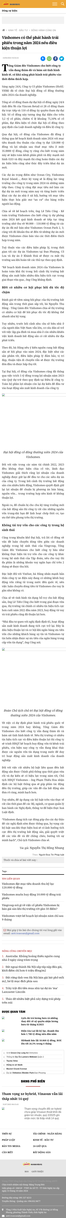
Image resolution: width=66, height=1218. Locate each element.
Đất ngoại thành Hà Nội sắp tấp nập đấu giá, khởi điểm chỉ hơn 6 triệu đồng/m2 (32, 968)
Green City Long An (20, 1053)
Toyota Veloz (12, 1061)
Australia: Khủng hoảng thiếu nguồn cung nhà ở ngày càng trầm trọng (31, 958)
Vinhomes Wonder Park (23, 1073)
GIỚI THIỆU (38, 1171)
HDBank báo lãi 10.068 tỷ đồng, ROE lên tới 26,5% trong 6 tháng (41, 1042)
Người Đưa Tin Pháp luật (51, 854)
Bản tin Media (11, 1146)
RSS (27, 1171)
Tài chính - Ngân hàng (47, 1133)
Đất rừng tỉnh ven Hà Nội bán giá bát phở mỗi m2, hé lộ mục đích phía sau (33, 979)
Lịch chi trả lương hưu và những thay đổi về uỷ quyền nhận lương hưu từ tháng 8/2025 (39, 1021)
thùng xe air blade (14, 1065)
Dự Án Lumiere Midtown (26, 1057)
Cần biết (7, 1152)
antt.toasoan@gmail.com (25, 933)
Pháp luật (8, 1139)
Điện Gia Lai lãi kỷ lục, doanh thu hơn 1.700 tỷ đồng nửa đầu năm (40, 1032)
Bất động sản (42, 1152)
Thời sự (7, 1133)
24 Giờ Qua (40, 1146)
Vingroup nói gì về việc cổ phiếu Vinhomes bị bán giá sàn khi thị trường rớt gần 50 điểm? (30, 907)
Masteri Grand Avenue (16, 1069)
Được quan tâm (13, 1012)
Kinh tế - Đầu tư (43, 1139)
